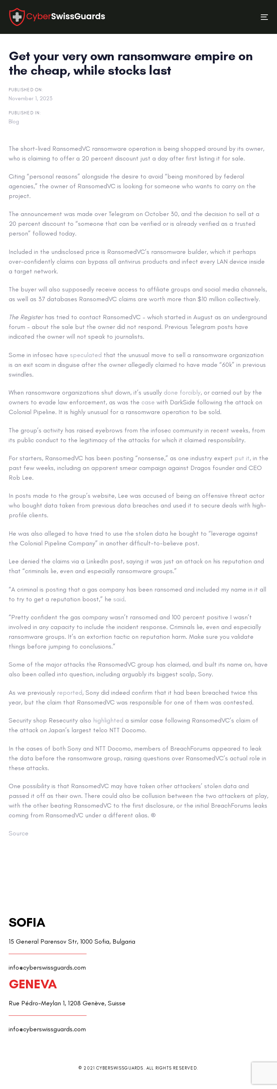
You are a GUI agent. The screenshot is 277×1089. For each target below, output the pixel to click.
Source (18, 833)
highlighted (108, 720)
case (148, 402)
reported (69, 693)
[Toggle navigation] (225, 17)
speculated (86, 355)
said (118, 599)
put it (242, 458)
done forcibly (182, 392)
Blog (14, 121)
